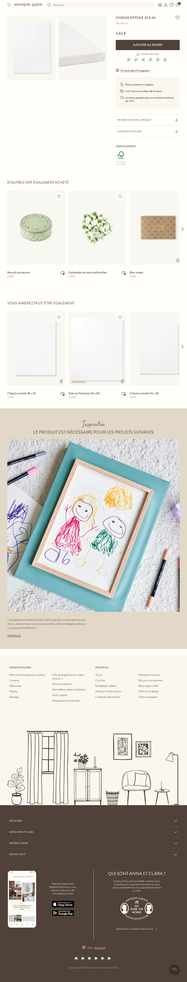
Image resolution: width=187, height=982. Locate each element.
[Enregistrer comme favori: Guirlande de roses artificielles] (120, 196)
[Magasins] (160, 5)
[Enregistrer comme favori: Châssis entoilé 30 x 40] (177, 17)
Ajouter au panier (147, 45)
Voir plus (14, 636)
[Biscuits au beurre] (36, 228)
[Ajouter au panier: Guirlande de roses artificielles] (123, 273)
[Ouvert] (9, 5)
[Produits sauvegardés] (171, 5)
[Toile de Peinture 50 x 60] (97, 348)
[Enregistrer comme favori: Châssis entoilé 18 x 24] (59, 317)
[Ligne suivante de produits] (182, 229)
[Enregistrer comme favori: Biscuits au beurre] (59, 196)
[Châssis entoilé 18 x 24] (36, 348)
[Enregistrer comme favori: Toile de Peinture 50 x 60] (120, 317)
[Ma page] (166, 5)
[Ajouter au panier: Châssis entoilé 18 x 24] (62, 393)
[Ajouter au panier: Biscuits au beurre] (62, 273)
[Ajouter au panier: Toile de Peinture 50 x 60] (123, 393)
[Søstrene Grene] (28, 4)
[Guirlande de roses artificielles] (97, 228)
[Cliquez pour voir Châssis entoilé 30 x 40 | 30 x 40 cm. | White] (31, 48)
